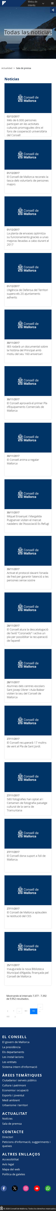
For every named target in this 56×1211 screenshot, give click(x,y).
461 (27, 1011)
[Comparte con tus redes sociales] (53, 10)
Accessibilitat (10, 1159)
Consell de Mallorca (1, 1208)
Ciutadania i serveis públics (19, 1080)
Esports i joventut (13, 1095)
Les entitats (9, 1062)
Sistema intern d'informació (19, 1067)
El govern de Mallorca (15, 1042)
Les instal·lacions (13, 1057)
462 (34, 1011)
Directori (7, 1137)
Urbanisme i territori (15, 1105)
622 (9, 1016)
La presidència (11, 1047)
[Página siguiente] (15, 1016)
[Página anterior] (7, 1011)
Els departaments (13, 1052)
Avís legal (8, 1164)
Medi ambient (11, 1100)
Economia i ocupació (15, 1090)
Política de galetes (13, 1174)
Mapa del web (11, 1169)
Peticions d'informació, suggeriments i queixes (26, 1144)
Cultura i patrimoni (14, 1085)
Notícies (7, 1118)
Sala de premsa (12, 1123)
